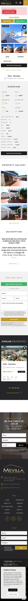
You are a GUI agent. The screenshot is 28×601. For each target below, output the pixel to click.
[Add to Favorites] (24, 27)
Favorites (19, 513)
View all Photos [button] (14, 223)
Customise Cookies (12, 594)
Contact (22, 21)
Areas (20, 506)
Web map (12, 563)
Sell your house (7, 506)
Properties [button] (20, 500)
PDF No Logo (7, 61)
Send (21, 548)
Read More (13, 263)
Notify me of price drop (14, 65)
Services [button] (20, 503)
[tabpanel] (14, 363)
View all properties (12, 393)
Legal (14, 561)
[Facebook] (7, 518)
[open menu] (25, 2)
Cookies (6, 563)
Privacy (20, 561)
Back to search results (13, 70)
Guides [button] (7, 509)
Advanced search (9, 12)
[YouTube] (19, 518)
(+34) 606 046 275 (14, 487)
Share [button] (7, 56)
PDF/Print (21, 56)
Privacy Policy (15, 450)
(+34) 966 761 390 (14, 484)
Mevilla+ (20, 509)
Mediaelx (15, 564)
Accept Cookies (12, 590)
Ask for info (14, 319)
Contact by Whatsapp (15, 284)
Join (22, 445)
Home (7, 500)
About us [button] (7, 503)
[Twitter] (13, 518)
